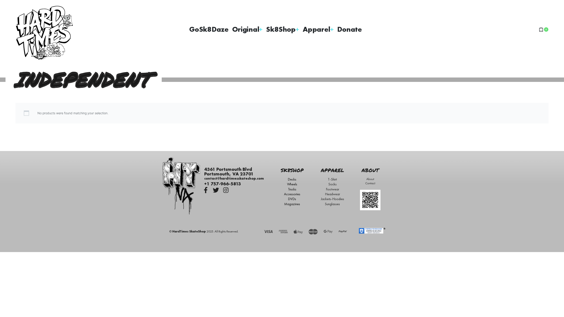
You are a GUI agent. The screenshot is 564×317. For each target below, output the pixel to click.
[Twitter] (216, 190)
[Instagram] (226, 190)
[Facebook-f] (206, 190)
